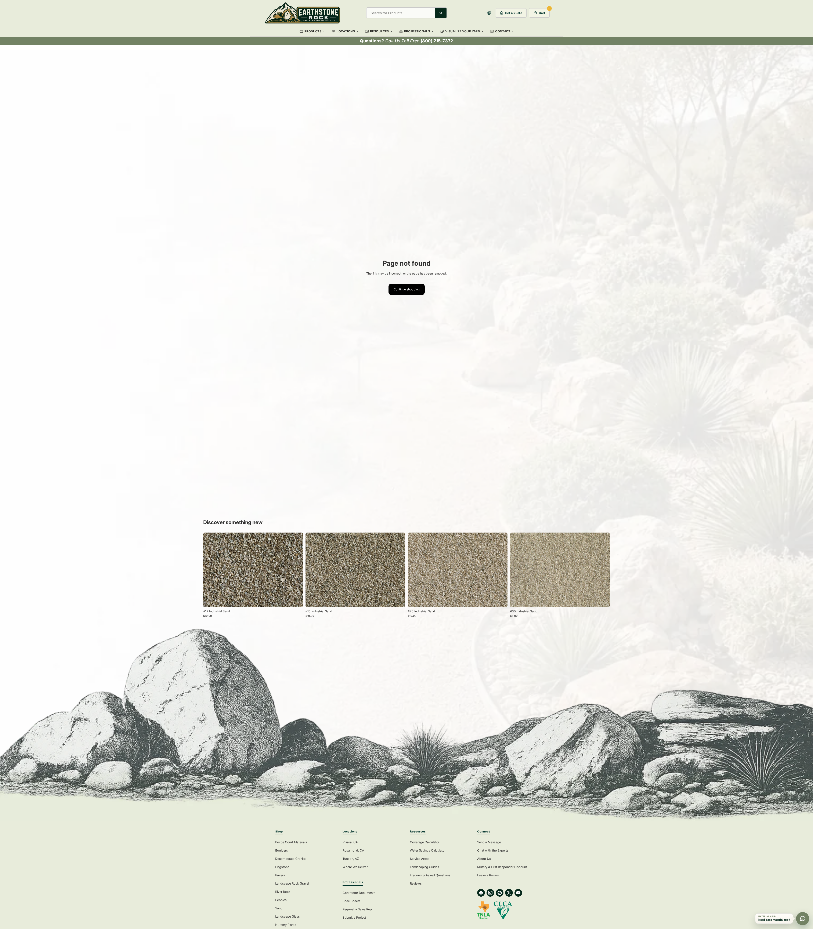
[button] (489, 13)
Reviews (416, 883)
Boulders (281, 850)
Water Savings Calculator (428, 850)
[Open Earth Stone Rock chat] (802, 918)
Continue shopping (407, 289)
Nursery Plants (285, 924)
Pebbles (281, 900)
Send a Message (489, 842)
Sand (278, 908)
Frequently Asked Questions (430, 875)
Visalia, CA (350, 842)
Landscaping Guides (424, 867)
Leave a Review (488, 875)
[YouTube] (518, 893)
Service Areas (419, 858)
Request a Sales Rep (357, 909)
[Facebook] (481, 893)
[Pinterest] (499, 893)
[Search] (441, 13)
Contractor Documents (359, 892)
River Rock (282, 891)
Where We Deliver (355, 867)
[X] (509, 893)
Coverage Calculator (424, 842)
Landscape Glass (287, 916)
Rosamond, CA (353, 850)
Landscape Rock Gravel (292, 883)
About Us (484, 858)
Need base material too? (774, 919)
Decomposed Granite (290, 858)
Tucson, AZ (351, 858)
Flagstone (282, 867)
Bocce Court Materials (291, 842)
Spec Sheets (352, 901)
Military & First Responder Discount (502, 867)
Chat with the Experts (493, 850)
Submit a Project (354, 917)
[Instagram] (490, 893)
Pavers (280, 875)
